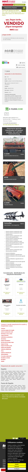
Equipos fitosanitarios (5, 340)
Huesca (23, 374)
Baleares (7, 372)
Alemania (8, 385)
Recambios (3, 359)
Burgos (15, 372)
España (3, 369)
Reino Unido (3, 385)
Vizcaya (23, 379)
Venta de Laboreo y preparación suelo (14, 231)
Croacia (18, 386)
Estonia (7, 386)
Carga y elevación (4, 335)
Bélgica (16, 385)
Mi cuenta (24, 2)
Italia (21, 386)
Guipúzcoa (16, 374)
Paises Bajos (23, 387)
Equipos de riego (4, 344)
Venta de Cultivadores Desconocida (13, 264)
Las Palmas (10, 375)
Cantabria (3, 373)
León (14, 375)
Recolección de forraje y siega (7, 342)
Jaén (2, 375)
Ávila (25, 371)
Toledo (10, 379)
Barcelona (11, 372)
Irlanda (11, 386)
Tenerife (13, 378)
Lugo (19, 375)
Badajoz (2, 372)
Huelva (20, 374)
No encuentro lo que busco (19, 5)
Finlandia (3, 390)
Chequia (23, 385)
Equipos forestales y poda (6, 345)
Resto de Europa (11, 390)
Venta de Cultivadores (10, 253)
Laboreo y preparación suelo (7, 331)
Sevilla (20, 378)
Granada (6, 374)
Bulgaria (20, 385)
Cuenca (23, 373)
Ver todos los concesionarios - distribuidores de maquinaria (14, 321)
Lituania (6, 387)
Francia (12, 385)
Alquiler (2, 361)
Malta (19, 387)
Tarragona (3, 379)
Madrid (22, 375)
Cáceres (19, 372)
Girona (2, 374)
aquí (19, 461)
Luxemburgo (11, 387)
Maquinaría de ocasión (8, 366)
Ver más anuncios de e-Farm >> (11, 124)
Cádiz (22, 372)
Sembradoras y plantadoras (7, 337)
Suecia (6, 390)
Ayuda (4, 460)
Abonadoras (3, 338)
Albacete (10, 371)
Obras (2, 350)
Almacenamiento (4, 354)
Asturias (22, 371)
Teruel (7, 379)
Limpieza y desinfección (6, 352)
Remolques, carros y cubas (6, 333)
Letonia (2, 387)
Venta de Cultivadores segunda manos (14, 254)
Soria (23, 378)
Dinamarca (3, 386)
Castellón (7, 373)
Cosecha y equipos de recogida (7, 330)
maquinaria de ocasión (19, 324)
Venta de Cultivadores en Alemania (13, 265)
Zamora (2, 380)
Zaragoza (7, 380)
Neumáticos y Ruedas (5, 357)
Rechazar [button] (17, 466)
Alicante (14, 371)
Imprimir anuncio (21, 67)
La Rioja (5, 375)
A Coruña (3, 371)
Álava (6, 371)
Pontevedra (3, 378)
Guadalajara (10, 374)
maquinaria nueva (7, 326)
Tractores (3, 328)
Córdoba (20, 373)
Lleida (16, 375)
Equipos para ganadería (6, 347)
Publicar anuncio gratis (7, 4)
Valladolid (19, 379)
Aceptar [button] (17, 464)
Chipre (24, 386)
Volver (23, 10)
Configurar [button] (16, 468)
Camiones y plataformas (6, 349)
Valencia (14, 379)
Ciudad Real (15, 373)
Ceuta (11, 373)
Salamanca (8, 378)
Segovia (17, 378)
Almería (18, 371)
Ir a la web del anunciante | (10, 123)
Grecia (14, 386)
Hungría (15, 387)
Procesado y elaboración (6, 356)
